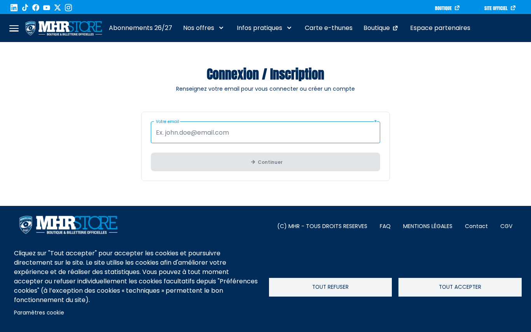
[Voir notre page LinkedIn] (14, 7)
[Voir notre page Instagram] (68, 7)
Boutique (376, 27)
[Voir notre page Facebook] (35, 7)
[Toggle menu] (14, 28)
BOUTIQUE (443, 8)
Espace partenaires (440, 27)
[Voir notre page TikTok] (25, 7)
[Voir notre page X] (57, 7)
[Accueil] (64, 28)
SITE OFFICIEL (496, 8)
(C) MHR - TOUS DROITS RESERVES (322, 226)
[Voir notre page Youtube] (46, 7)
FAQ (385, 226)
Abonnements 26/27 (140, 27)
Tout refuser (330, 287)
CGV (506, 226)
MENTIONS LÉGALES (427, 226)
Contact (476, 226)
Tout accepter (460, 287)
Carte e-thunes (329, 27)
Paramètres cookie (39, 312)
